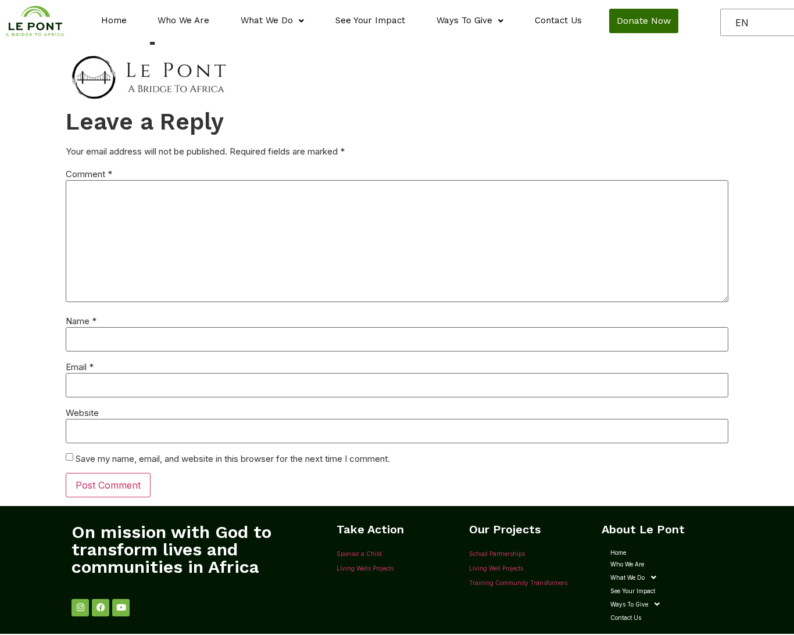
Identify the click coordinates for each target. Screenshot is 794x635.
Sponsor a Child (359, 553)
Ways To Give (464, 20)
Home (114, 20)
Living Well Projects (496, 568)
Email (80, 367)
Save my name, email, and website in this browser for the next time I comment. (233, 458)
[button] (272, 21)
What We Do (267, 20)
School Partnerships (497, 553)
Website (82, 412)
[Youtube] (121, 607)
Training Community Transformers (518, 582)
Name (81, 321)
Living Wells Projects (365, 568)
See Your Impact (370, 20)
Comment (89, 174)
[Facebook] (100, 607)
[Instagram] (80, 607)
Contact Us (558, 20)
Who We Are (183, 20)
